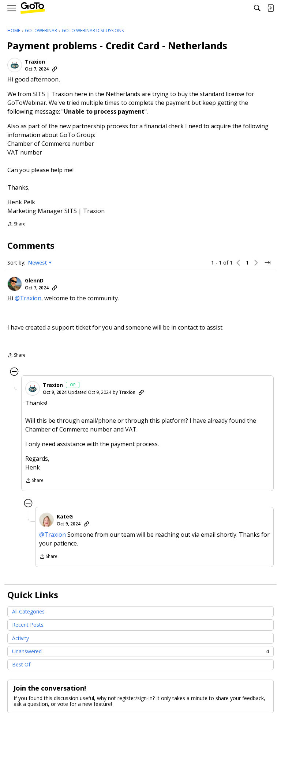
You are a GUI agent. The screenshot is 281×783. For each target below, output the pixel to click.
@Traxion (28, 298)
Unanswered (140, 651)
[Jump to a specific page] (268, 263)
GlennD (34, 280)
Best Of (21, 664)
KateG (65, 516)
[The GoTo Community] (32, 8)
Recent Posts (28, 624)
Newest (37, 262)
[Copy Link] (54, 69)
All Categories (28, 611)
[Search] (257, 8)
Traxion (35, 61)
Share (16, 224)
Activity (20, 638)
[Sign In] (270, 8)
